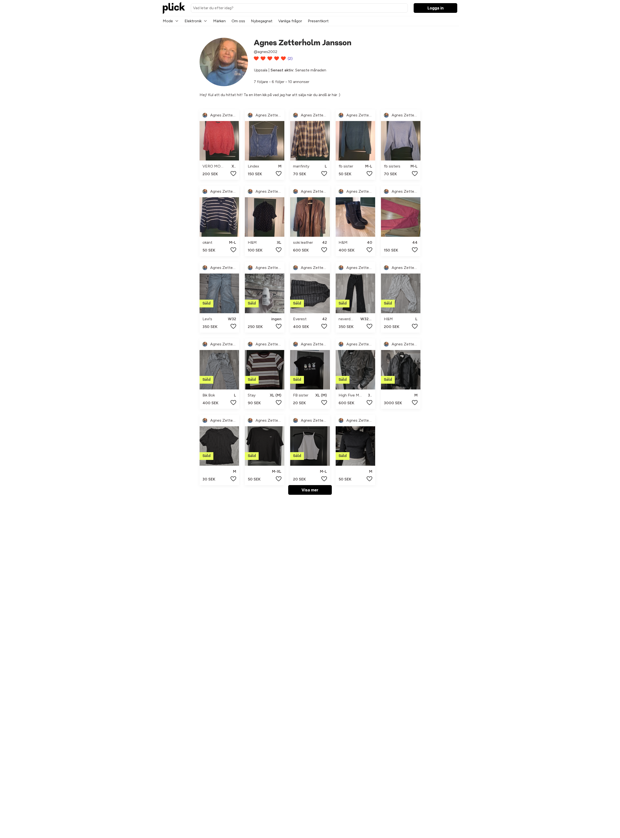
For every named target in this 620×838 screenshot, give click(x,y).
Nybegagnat (261, 21)
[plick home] (174, 8)
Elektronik (193, 21)
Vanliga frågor (290, 21)
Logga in (435, 8)
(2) (290, 58)
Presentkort (318, 21)
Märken (219, 21)
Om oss (238, 21)
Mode (168, 21)
